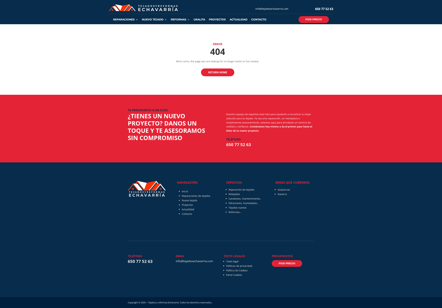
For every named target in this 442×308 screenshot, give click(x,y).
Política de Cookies (237, 270)
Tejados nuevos (238, 207)
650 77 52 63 (324, 9)
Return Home (217, 72)
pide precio (313, 19)
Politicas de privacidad (239, 266)
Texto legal (232, 261)
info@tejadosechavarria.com (271, 8)
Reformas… (235, 212)
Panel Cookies (234, 275)
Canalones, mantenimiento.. (245, 198)
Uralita (199, 19)
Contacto (258, 19)
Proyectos (217, 19)
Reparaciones (124, 19)
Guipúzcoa (284, 189)
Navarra (282, 194)
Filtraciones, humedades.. (243, 203)
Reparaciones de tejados (196, 195)
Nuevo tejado (153, 19)
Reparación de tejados (241, 189)
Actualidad (238, 19)
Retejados (234, 194)
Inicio (185, 191)
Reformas (178, 19)
